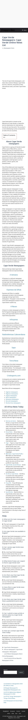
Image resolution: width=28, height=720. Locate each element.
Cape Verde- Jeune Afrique (13, 465)
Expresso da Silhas (14, 289)
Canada (23, 711)
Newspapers (14, 647)
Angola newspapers (11, 395)
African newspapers (9, 649)
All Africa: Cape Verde (12, 474)
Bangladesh (6, 711)
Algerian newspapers (12, 392)
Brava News (9, 432)
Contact (18, 711)
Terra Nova (14, 360)
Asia (16, 713)
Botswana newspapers (12, 399)
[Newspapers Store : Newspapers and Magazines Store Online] (8, 30)
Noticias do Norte (11, 421)
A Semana (14, 275)
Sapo (14, 347)
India (12, 713)
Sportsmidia (9, 492)
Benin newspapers (11, 397)
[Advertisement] (14, 14)
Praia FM (8, 483)
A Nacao (14, 306)
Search (5, 670)
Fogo (7, 443)
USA (20, 713)
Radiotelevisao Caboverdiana (14, 334)
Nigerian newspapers (12, 394)
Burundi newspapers (12, 401)
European (12, 711)
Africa (8, 713)
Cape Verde (7, 647)
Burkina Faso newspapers (13, 403)
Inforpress (14, 319)
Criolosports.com (14, 375)
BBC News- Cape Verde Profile (14, 454)
